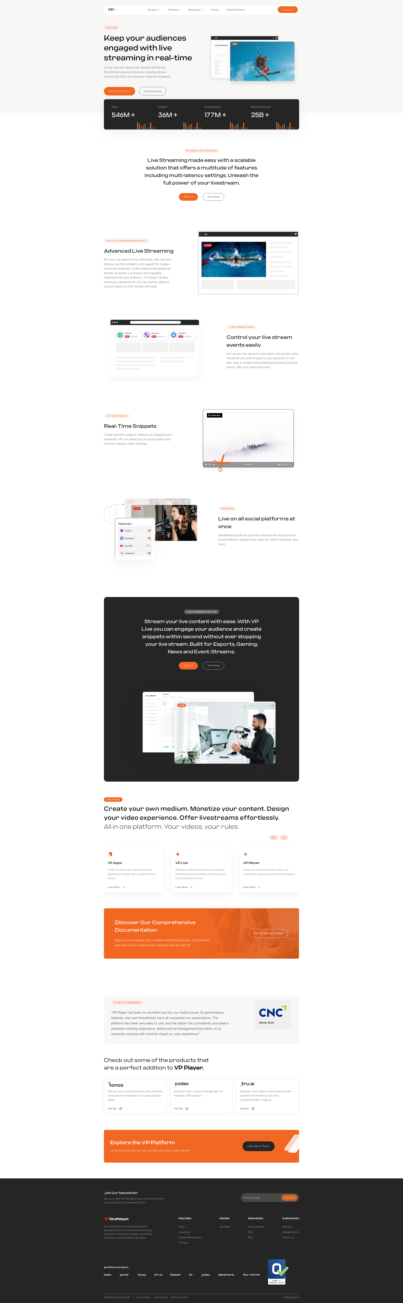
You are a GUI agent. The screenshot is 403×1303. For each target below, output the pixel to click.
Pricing (215, 9)
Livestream (184, 1232)
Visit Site (112, 1108)
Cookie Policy (161, 1297)
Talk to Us (188, 196)
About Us (287, 1226)
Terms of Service (179, 1297)
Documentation (256, 1226)
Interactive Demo (236, 9)
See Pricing (213, 196)
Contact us (288, 9)
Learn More (114, 887)
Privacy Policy (144, 1297)
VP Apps (183, 1242)
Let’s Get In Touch (120, 91)
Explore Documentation (268, 933)
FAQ (250, 1232)
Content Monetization (190, 1237)
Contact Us (288, 1237)
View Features (153, 91)
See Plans (224, 1226)
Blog (250, 1237)
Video (182, 1226)
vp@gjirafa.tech (290, 1232)
